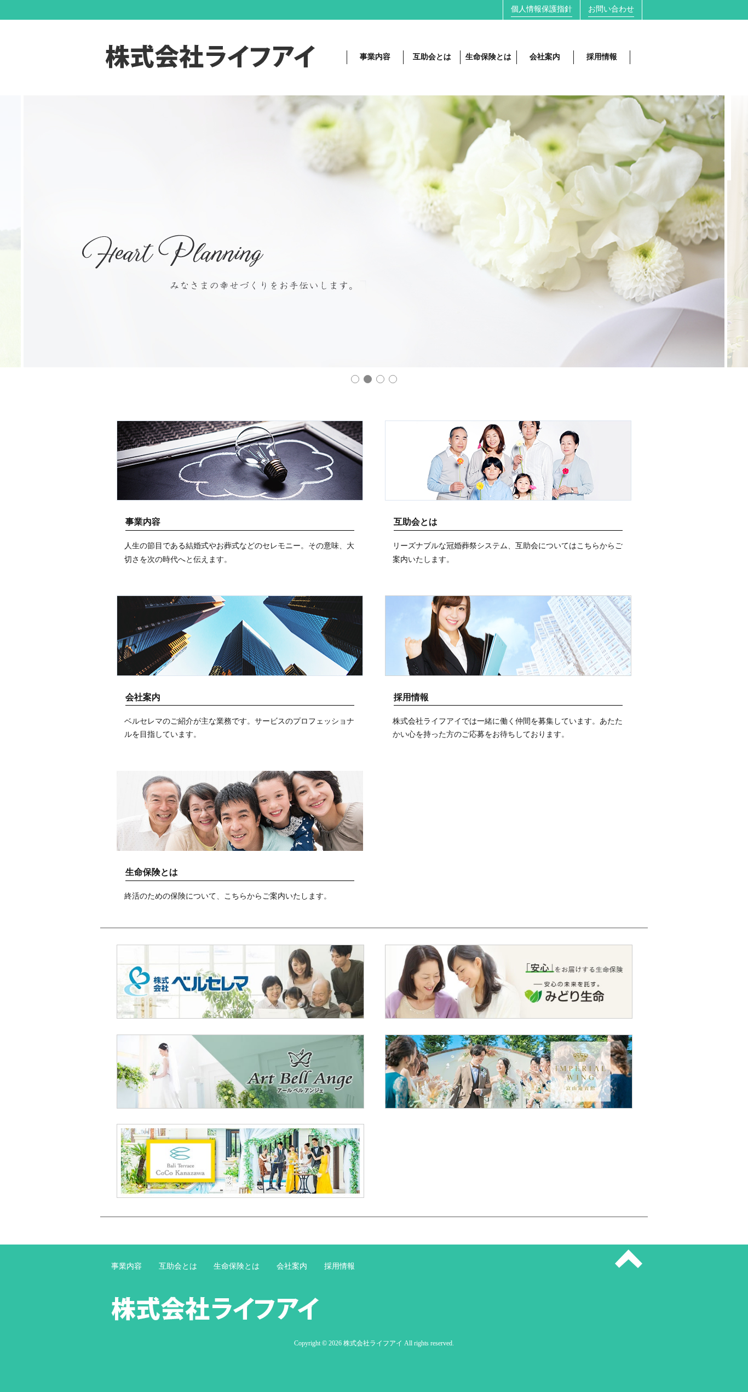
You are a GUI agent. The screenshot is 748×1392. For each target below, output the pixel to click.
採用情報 (601, 57)
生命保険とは (488, 57)
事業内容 (375, 57)
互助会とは (432, 57)
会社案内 (545, 57)
